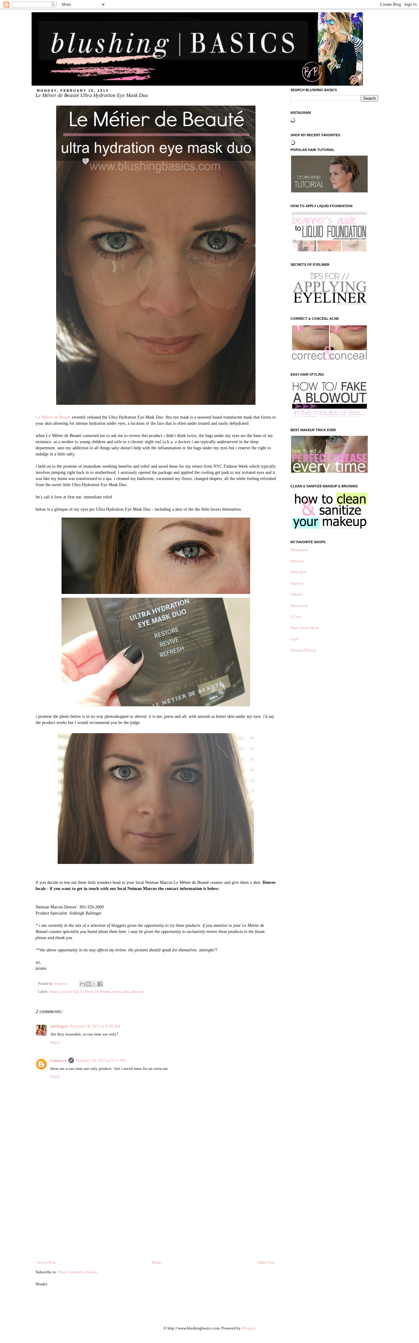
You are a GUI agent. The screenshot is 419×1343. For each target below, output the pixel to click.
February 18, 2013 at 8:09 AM (95, 1026)
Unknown (58, 1060)
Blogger (248, 1328)
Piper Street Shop (304, 627)
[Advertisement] (156, 1213)
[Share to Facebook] (100, 984)
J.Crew (296, 616)
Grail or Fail (69, 992)
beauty (54, 992)
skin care (137, 992)
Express (296, 583)
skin (126, 992)
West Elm (298, 572)
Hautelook (299, 605)
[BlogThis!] (88, 984)
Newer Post (46, 1262)
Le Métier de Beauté (53, 417)
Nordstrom (299, 550)
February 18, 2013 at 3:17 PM (100, 1060)
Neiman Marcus (303, 650)
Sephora (297, 561)
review (116, 992)
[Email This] (82, 984)
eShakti (296, 594)
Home (156, 1262)
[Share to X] (94, 984)
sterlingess (59, 1026)
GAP (294, 639)
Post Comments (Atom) (77, 1272)
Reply (55, 1042)
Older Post (266, 1262)
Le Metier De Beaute (95, 992)
